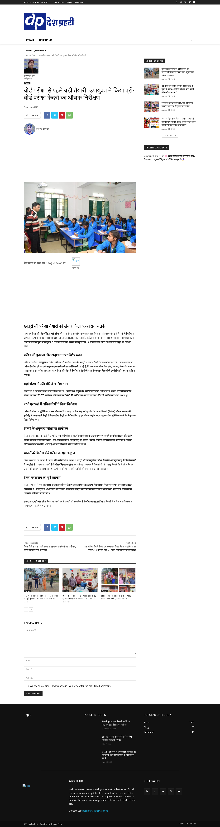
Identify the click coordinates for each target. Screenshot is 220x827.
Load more (169, 135)
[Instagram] (181, 2)
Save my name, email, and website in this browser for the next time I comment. (69, 686)
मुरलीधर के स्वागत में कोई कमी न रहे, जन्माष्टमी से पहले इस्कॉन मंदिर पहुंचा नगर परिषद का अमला (41, 599)
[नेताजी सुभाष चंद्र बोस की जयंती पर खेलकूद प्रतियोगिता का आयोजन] (92, 725)
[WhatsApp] (69, 115)
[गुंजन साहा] (30, 129)
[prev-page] (26, 609)
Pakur (34, 55)
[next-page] (31, 609)
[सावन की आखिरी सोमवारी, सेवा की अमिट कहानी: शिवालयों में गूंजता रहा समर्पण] (118, 580)
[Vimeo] (189, 2)
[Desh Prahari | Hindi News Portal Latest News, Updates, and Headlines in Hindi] (50, 22)
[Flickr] (163, 791)
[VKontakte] (179, 791)
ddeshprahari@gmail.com (94, 810)
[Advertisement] (80, 159)
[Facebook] (176, 2)
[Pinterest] (62, 115)
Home (27, 55)
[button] (192, 40)
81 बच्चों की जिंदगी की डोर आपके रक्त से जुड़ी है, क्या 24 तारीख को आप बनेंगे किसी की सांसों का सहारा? (79, 599)
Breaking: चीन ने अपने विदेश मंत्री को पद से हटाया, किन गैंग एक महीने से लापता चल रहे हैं (119, 755)
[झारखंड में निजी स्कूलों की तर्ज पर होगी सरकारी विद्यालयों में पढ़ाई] (92, 740)
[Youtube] (194, 2)
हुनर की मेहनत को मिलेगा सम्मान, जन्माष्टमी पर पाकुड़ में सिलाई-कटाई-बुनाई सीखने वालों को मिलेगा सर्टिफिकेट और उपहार (179, 121)
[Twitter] (185, 2)
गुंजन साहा (46, 129)
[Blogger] (147, 791)
